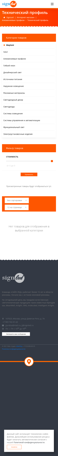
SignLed (10, 17)
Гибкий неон (9, 65)
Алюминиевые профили (13, 20)
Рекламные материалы (14, 93)
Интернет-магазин (25, 17)
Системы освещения (13, 113)
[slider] (52, 161)
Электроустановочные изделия (18, 134)
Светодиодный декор (13, 100)
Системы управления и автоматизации (21, 120)
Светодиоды (9, 106)
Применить (29, 174)
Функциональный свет (13, 127)
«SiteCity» (19, 346)
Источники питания (12, 79)
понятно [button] (14, 447)
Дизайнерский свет (12, 72)
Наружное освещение (13, 86)
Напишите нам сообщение (16, 334)
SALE (5, 52)
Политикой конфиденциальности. (29, 442)
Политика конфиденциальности (13, 349)
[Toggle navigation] (52, 4)
